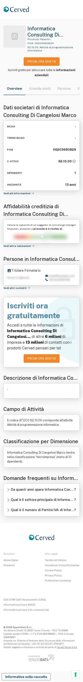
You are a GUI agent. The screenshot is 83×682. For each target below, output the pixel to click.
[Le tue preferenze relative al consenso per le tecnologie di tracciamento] (76, 675)
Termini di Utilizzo (56, 560)
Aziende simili (40, 89)
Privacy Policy (53, 575)
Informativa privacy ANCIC (19, 604)
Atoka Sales (10, 560)
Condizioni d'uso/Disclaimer (62, 565)
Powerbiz (9, 565)
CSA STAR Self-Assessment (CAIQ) (24, 599)
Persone (64, 89)
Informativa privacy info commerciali (26, 609)
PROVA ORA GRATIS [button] (41, 61)
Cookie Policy (53, 570)
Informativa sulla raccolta (26, 677)
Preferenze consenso (58, 580)
